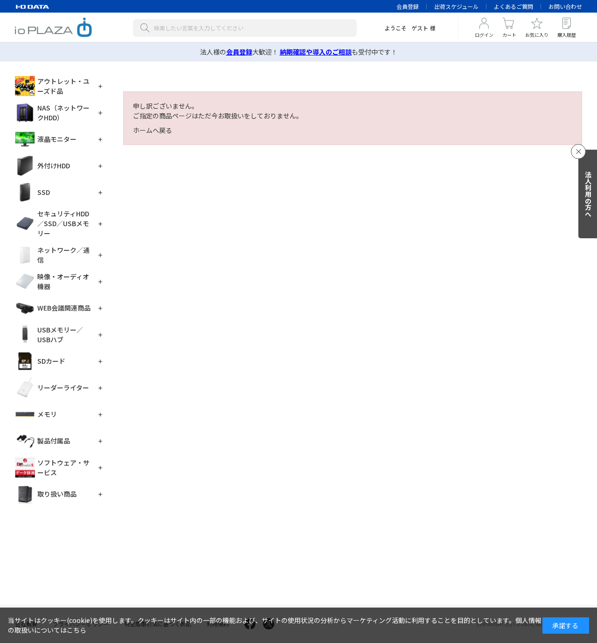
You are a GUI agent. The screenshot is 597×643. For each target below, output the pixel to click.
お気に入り (536, 34)
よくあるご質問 (513, 6)
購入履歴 (566, 34)
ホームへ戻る (152, 130)
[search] (147, 28)
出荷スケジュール (456, 6)
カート (509, 34)
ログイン (484, 34)
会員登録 (407, 6)
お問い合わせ (565, 6)
